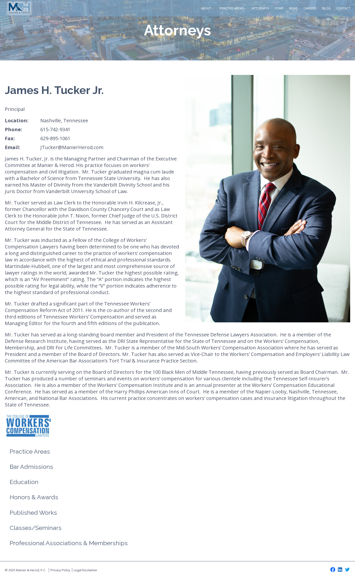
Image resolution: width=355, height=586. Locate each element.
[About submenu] (213, 8)
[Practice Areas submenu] (245, 8)
